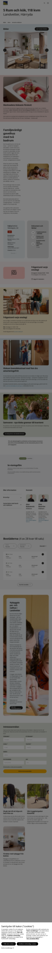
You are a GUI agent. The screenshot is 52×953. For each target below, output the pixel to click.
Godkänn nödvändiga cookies (27, 944)
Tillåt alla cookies (8, 944)
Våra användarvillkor (32, 938)
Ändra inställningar (7, 948)
